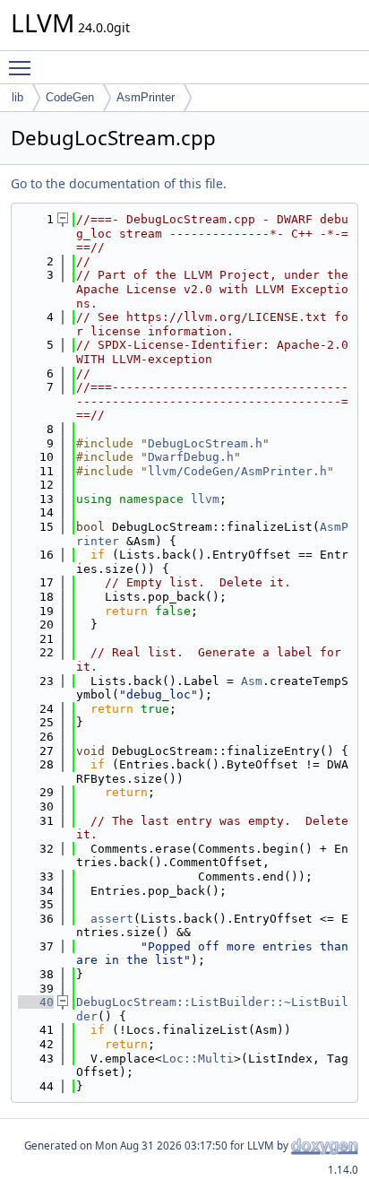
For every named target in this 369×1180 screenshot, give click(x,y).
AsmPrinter (145, 97)
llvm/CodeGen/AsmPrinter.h (237, 471)
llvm (205, 499)
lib (17, 97)
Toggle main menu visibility (23, 67)
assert (111, 918)
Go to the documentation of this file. (119, 183)
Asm (251, 681)
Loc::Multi (198, 1058)
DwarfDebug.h (191, 457)
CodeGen (70, 97)
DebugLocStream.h (205, 443)
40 (36, 1002)
